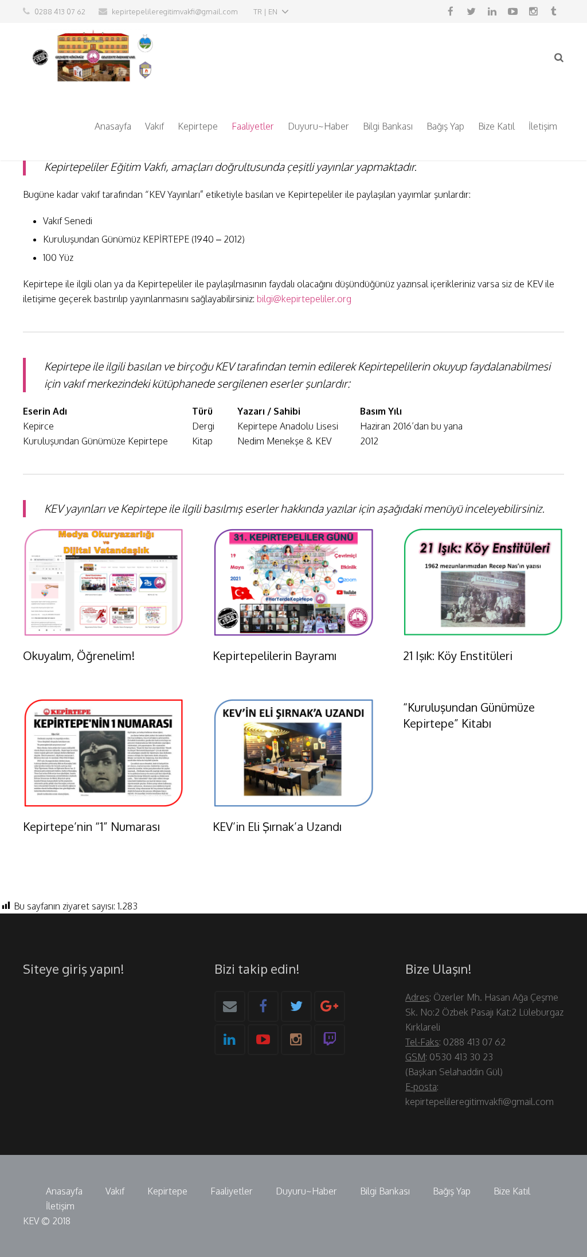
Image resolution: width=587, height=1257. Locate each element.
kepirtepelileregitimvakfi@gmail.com (175, 11)
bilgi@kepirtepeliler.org (304, 299)
